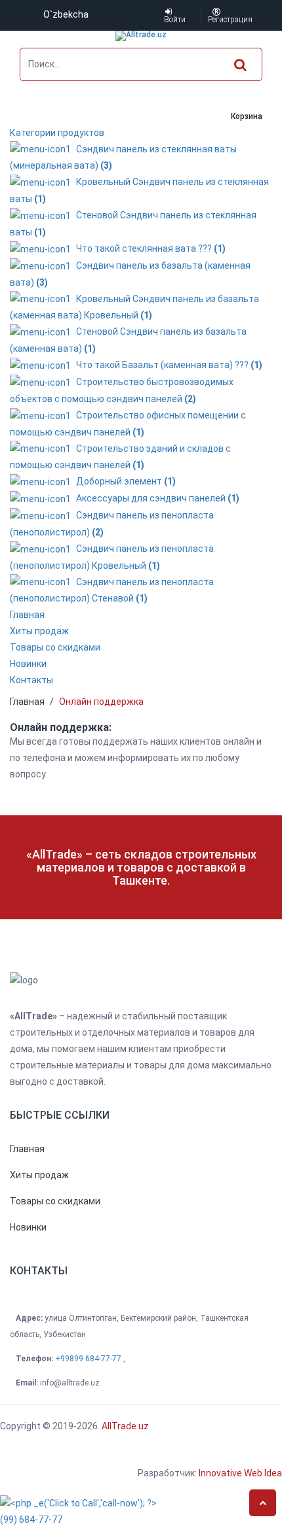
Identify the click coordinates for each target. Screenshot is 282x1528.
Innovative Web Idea (240, 1473)
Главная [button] (27, 614)
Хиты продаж (39, 631)
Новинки (28, 663)
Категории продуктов (57, 132)
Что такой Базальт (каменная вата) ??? (167, 365)
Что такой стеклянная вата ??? (149, 248)
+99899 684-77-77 (89, 1358)
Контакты (31, 680)
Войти (168, 19)
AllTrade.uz (124, 1426)
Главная (27, 701)
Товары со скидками (55, 647)
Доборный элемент (124, 481)
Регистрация (216, 19)
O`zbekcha (66, 14)
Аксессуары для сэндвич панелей (155, 498)
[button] (27, 1149)
